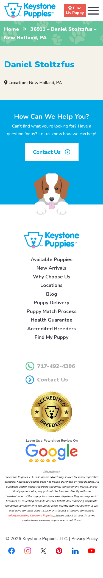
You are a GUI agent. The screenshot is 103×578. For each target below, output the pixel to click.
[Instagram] (27, 550)
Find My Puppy (51, 337)
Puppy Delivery (51, 302)
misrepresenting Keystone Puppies (30, 516)
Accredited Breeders (51, 328)
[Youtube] (91, 550)
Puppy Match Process (52, 311)
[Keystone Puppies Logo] (51, 240)
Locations (51, 285)
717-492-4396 (56, 366)
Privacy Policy (84, 539)
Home (11, 29)
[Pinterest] (59, 550)
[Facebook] (11, 550)
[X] (43, 550)
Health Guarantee (52, 320)
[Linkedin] (75, 550)
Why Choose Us (51, 276)
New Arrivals (51, 268)
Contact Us (47, 152)
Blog (51, 294)
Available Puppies (52, 259)
